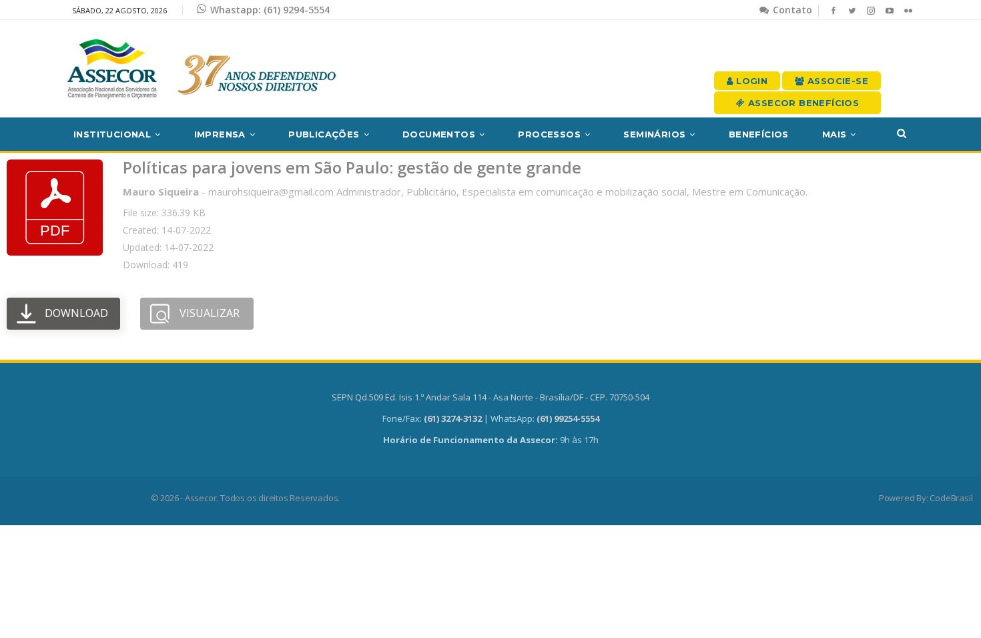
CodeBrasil (951, 498)
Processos (549, 134)
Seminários (654, 134)
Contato (791, 9)
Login (750, 80)
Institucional (112, 134)
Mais (834, 134)
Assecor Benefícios (802, 102)
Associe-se (836, 80)
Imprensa (220, 134)
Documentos (438, 134)
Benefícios (759, 134)
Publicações (323, 134)
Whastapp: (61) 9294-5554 (270, 9)
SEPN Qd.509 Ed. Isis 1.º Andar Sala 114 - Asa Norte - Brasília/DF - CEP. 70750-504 (490, 397)
